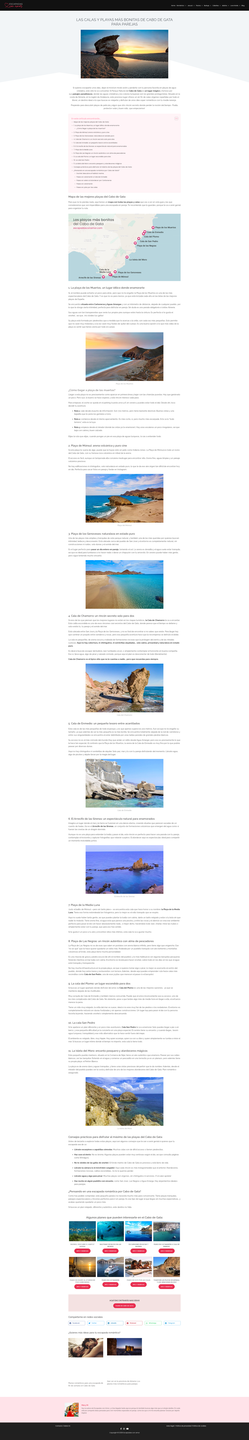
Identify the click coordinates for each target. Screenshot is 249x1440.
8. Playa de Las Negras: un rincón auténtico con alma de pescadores (99, 153)
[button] (181, 5)
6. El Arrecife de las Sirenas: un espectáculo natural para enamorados (100, 146)
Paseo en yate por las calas (86, 187)
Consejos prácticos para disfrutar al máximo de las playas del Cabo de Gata (103, 167)
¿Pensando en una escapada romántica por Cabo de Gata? (96, 170)
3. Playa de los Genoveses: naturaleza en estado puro (94, 136)
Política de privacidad (183, 1426)
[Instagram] (124, 1428)
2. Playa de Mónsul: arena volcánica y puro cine (91, 132)
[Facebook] (121, 1428)
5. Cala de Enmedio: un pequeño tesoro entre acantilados (95, 143)
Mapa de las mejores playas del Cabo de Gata (91, 122)
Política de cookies (199, 1426)
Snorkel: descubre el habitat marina (90, 173)
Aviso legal (170, 1426)
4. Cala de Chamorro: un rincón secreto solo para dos (94, 139)
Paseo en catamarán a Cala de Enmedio (91, 177)
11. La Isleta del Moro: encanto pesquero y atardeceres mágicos (98, 163)
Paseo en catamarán (84, 184)
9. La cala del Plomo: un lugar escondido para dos (92, 156)
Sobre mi (67, 1426)
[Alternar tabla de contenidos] (175, 118)
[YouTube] (127, 1428)
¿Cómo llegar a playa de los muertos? (90, 128)
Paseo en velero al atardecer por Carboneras (93, 180)
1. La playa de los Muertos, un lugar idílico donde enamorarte (96, 125)
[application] (185, 6)
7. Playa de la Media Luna (83, 150)
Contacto (59, 1426)
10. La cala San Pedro (81, 160)
